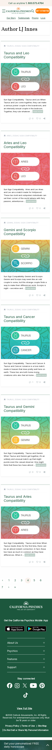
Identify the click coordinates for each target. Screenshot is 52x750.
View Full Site (24, 708)
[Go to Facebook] (10, 686)
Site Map (42, 726)
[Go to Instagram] (17, 686)
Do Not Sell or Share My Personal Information (26, 730)
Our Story (11, 18)
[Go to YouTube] (33, 686)
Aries (9, 135)
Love (43, 18)
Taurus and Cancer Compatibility (19, 319)
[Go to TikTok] (26, 695)
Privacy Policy (12, 726)
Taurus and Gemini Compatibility (19, 409)
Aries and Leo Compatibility (15, 145)
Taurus (10, 46)
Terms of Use (28, 726)
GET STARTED (43, 11)
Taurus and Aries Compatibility (17, 498)
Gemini (10, 222)
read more (37, 111)
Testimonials (24, 18)
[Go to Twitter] (25, 686)
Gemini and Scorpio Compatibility (20, 232)
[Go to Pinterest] (42, 686)
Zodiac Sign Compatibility (27, 46)
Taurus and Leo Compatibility (16, 55)
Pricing (35, 18)
